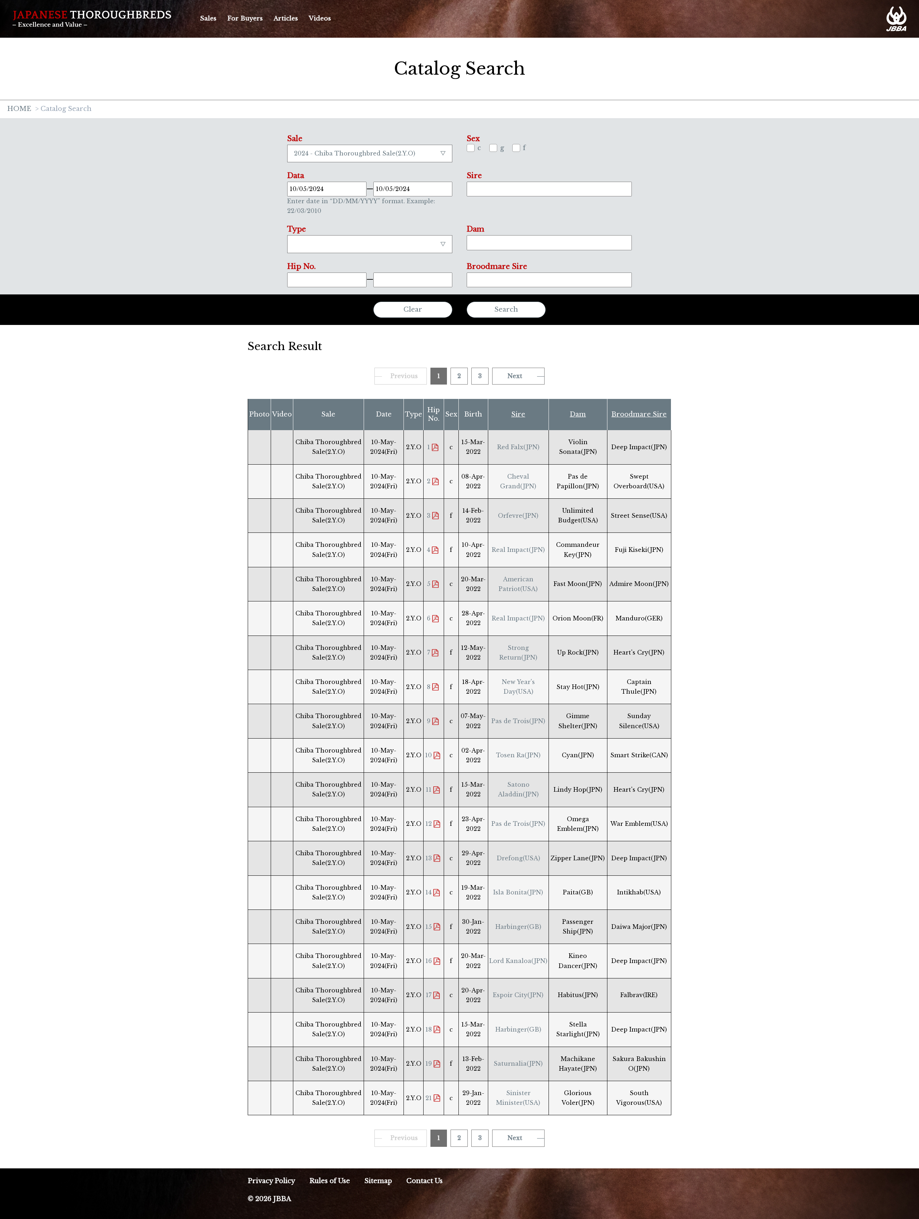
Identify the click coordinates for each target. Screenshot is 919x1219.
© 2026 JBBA (269, 1199)
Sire (518, 414)
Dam (578, 414)
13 (428, 858)
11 (428, 789)
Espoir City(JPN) (518, 995)
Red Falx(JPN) (518, 447)
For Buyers (245, 18)
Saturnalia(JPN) (518, 1063)
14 (428, 892)
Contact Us (424, 1181)
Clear (412, 309)
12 (428, 823)
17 (428, 995)
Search (506, 309)
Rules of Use (329, 1181)
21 (428, 1098)
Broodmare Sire (639, 414)
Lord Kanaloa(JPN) (518, 960)
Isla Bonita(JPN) (518, 892)
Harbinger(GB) (518, 926)
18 (428, 1029)
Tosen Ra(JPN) (518, 755)
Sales (208, 18)
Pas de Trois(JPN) (518, 721)
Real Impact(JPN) (518, 549)
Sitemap (378, 1181)
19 (428, 1063)
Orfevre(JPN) (518, 515)
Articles (286, 18)
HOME (19, 109)
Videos (320, 18)
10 (428, 755)
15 (428, 926)
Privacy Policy (271, 1181)
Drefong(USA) (518, 858)
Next (515, 376)
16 (428, 960)
